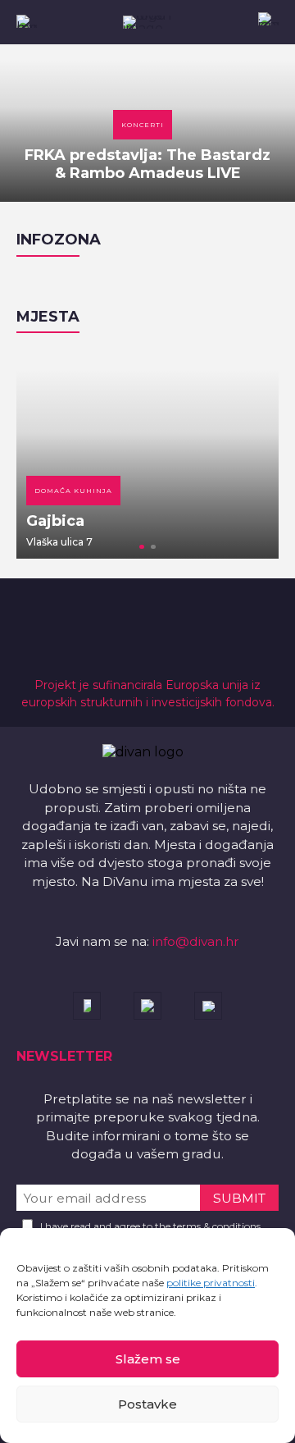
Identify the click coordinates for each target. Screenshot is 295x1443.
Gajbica (55, 521)
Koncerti (142, 125)
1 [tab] (141, 547)
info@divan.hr (195, 941)
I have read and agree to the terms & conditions (150, 1226)
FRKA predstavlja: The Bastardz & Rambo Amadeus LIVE (147, 164)
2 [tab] (153, 547)
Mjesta (47, 317)
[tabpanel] (147, 454)
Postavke (147, 1404)
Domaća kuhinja (73, 490)
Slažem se (148, 1359)
